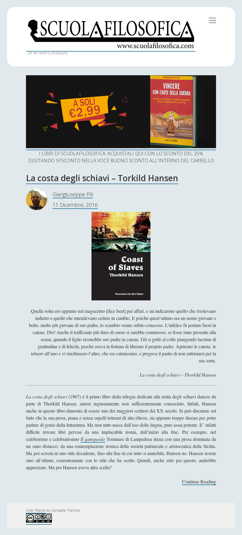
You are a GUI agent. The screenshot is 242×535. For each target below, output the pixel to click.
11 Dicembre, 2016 (75, 204)
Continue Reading (199, 481)
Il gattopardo (93, 439)
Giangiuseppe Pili (73, 194)
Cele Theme (36, 510)
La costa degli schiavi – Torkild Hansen (102, 178)
